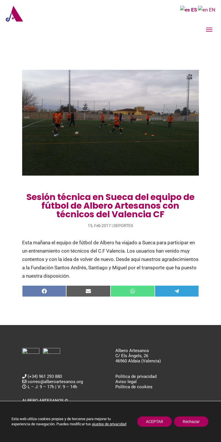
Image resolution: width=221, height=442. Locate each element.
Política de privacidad (136, 376)
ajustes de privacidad (109, 424)
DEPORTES (123, 225)
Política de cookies (134, 386)
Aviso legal (126, 381)
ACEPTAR (154, 421)
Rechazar (191, 421)
